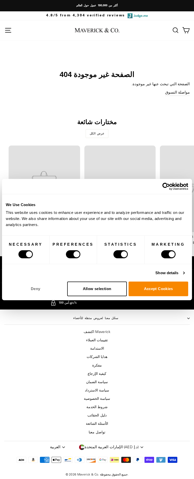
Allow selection (97, 289)
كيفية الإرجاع (97, 374)
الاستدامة (97, 348)
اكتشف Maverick (97, 332)
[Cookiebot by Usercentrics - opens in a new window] (166, 186)
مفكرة (97, 365)
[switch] (73, 254)
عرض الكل (97, 133)
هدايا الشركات (97, 357)
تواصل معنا (97, 432)
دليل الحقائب (96, 415)
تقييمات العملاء (97, 340)
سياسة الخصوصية (97, 399)
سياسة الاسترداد (97, 390)
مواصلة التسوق (177, 92)
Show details (166, 273)
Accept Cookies (158, 289)
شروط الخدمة (97, 407)
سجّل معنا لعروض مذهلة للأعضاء (95, 318)
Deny (35, 289)
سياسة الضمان (97, 382)
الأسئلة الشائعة (97, 424)
